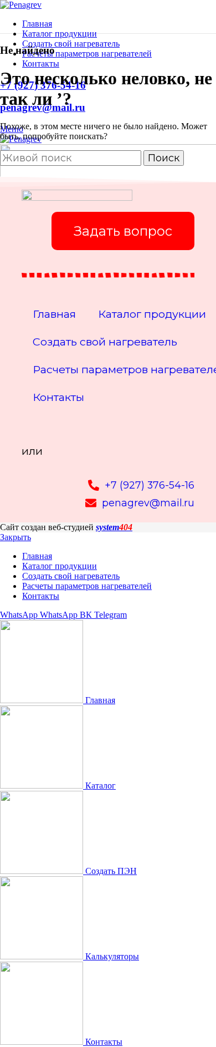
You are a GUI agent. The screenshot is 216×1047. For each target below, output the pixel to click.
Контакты (58, 397)
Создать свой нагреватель (105, 341)
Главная (54, 314)
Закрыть (15, 537)
